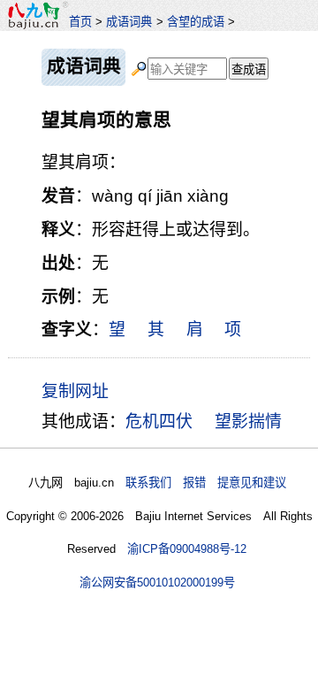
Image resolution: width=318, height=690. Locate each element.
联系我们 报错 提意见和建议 (205, 482)
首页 (80, 21)
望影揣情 (248, 421)
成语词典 (129, 21)
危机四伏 (159, 421)
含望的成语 (195, 21)
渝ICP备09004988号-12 (186, 549)
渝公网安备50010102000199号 (157, 582)
